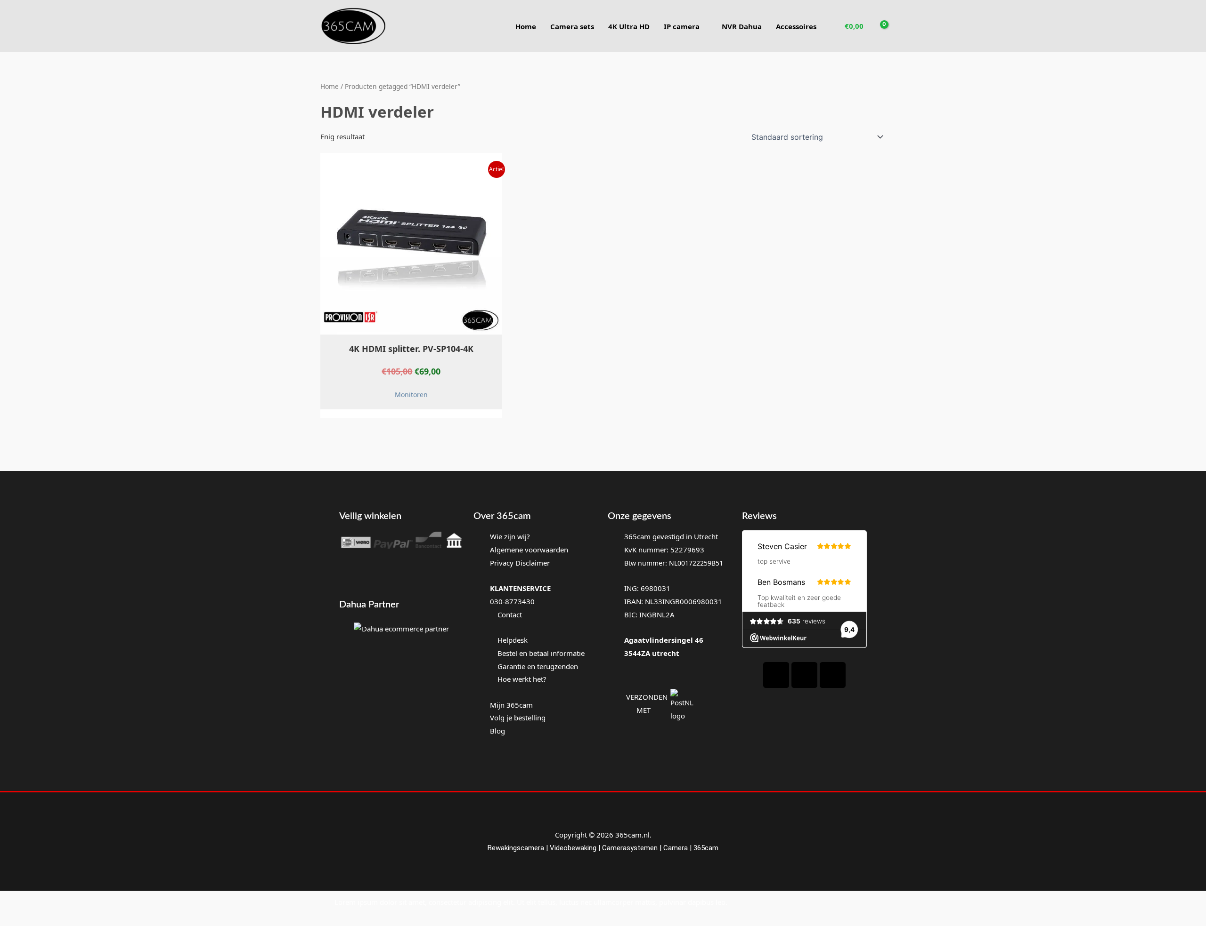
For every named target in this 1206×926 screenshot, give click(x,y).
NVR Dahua (742, 26)
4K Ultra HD (629, 26)
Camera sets (572, 26)
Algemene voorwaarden (529, 549)
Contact (509, 614)
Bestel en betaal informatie (541, 653)
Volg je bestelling (518, 717)
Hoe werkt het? (521, 679)
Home (525, 26)
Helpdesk (512, 640)
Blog (497, 730)
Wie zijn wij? (510, 536)
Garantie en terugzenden (537, 666)
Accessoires (796, 26)
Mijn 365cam (511, 705)
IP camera (682, 26)
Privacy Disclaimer (520, 562)
